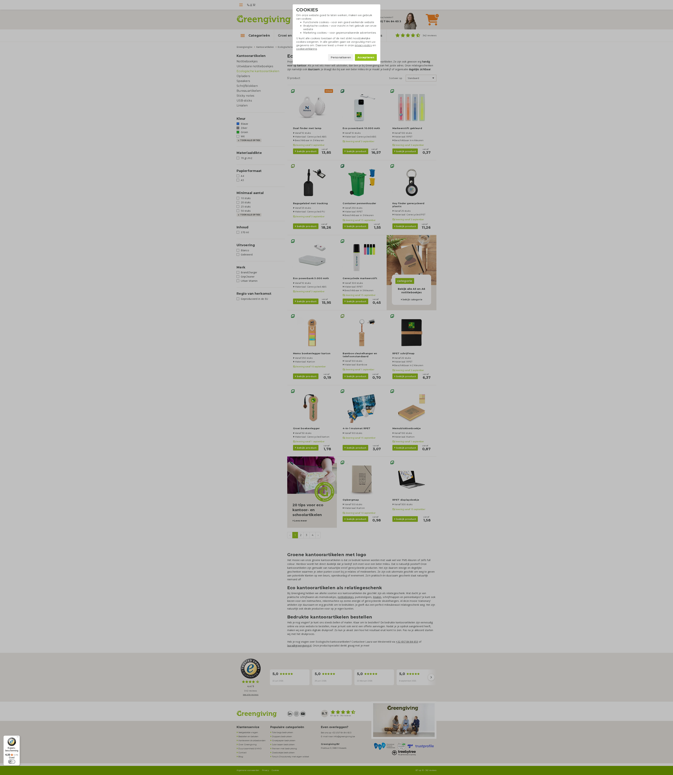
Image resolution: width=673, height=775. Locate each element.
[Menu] (18, 738)
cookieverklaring (306, 48)
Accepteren (366, 57)
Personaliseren (341, 57)
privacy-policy (363, 45)
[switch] (11, 762)
